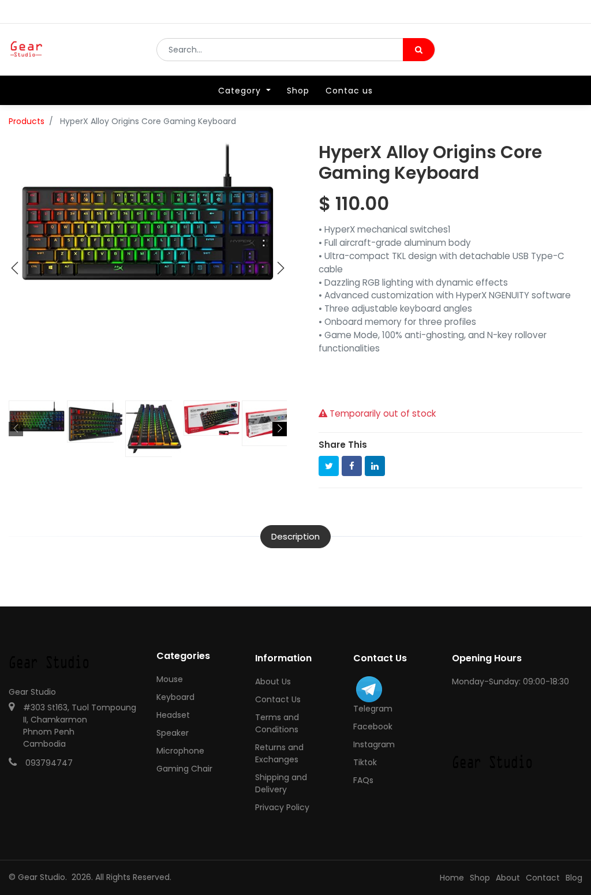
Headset (173, 715)
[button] (15, 268)
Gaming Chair (184, 768)
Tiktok (365, 762)
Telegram (372, 708)
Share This (343, 445)
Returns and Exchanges (279, 753)
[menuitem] (298, 90)
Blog (574, 877)
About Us (273, 681)
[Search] (419, 49)
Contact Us (278, 699)
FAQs (363, 780)
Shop (480, 877)
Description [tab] (295, 536)
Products (26, 121)
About (508, 877)
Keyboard (175, 697)
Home (452, 877)
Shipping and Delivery (281, 783)
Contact (543, 877)
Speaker (172, 733)
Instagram (374, 744)
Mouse (169, 679)
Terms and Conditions (277, 723)
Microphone (180, 751)
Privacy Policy (282, 807)
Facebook (372, 726)
